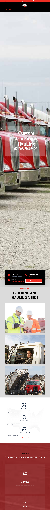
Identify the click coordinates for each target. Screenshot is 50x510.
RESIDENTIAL (24, 420)
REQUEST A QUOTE (24, 433)
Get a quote (34, 281)
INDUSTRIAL (24, 408)
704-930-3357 (8, 1)
